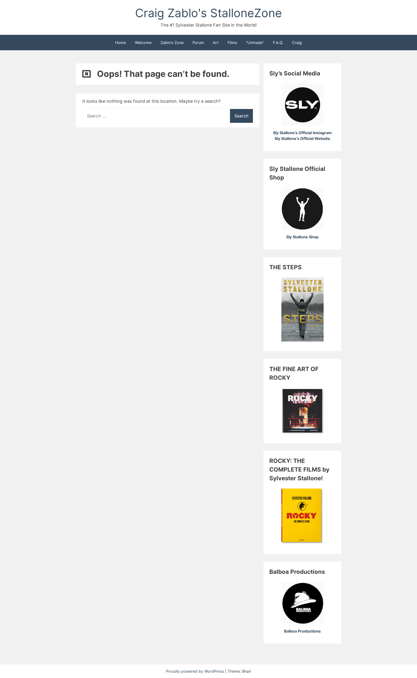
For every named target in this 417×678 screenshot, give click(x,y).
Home (120, 42)
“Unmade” (255, 42)
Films (232, 42)
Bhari (246, 671)
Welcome (143, 42)
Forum (198, 42)
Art (216, 42)
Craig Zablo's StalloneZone (208, 13)
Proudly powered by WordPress (195, 671)
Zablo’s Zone (172, 42)
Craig (297, 42)
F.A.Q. (278, 42)
